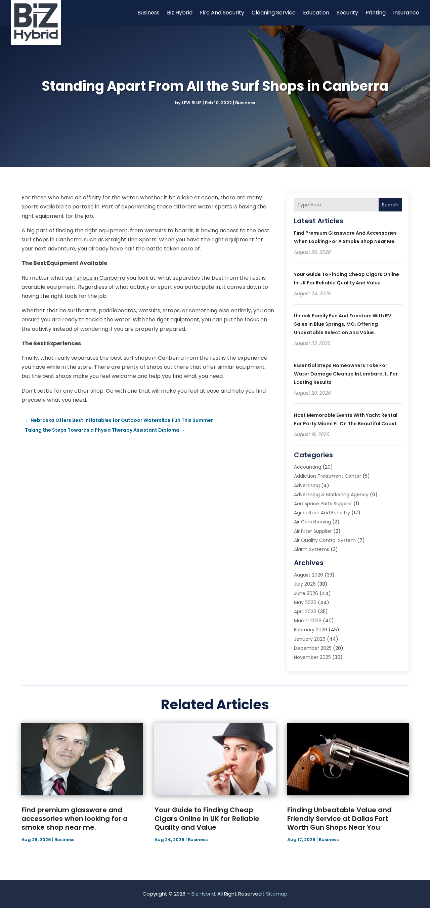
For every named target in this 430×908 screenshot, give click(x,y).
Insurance (406, 12)
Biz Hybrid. (203, 893)
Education (316, 12)
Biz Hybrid (179, 12)
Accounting (307, 467)
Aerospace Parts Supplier (323, 503)
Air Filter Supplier (313, 531)
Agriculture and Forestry (322, 512)
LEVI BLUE (192, 103)
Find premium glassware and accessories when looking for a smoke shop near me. (75, 818)
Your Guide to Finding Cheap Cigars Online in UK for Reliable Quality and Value (207, 818)
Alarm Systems (311, 549)
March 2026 (307, 620)
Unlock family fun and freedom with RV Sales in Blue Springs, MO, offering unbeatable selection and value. (342, 324)
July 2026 (305, 584)
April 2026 (305, 611)
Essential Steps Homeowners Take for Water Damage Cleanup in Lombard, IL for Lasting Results (346, 374)
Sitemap (277, 893)
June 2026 (306, 593)
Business (148, 12)
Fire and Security (222, 12)
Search (390, 204)
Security (347, 12)
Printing (376, 12)
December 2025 (313, 648)
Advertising (307, 485)
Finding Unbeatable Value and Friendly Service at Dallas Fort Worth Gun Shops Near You (339, 818)
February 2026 (310, 629)
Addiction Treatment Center (327, 476)
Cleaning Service (274, 12)
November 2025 (312, 657)
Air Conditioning (312, 521)
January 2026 (310, 639)
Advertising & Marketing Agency (331, 494)
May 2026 (305, 602)
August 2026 (308, 574)
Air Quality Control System (325, 540)
